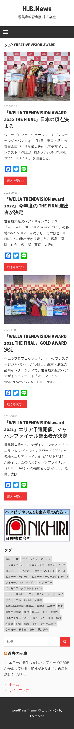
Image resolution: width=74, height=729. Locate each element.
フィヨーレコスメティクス (21, 582)
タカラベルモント (45, 570)
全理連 (40, 606)
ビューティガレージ (17, 576)
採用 (26, 611)
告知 (60, 606)
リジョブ (57, 594)
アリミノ (45, 559)
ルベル (28, 600)
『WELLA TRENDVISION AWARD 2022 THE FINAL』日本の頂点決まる (36, 119)
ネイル (62, 570)
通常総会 (42, 629)
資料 (32, 629)
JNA (8, 559)
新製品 (54, 611)
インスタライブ (35, 564)
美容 (34, 623)
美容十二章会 (48, 623)
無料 (58, 617)
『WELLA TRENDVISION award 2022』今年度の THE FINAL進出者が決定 (36, 205)
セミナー (26, 570)
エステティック (56, 564)
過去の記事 (17, 653)
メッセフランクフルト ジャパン (24, 588)
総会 (26, 623)
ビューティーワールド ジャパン (50, 576)
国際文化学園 (13, 611)
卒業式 (51, 606)
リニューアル (13, 600)
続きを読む (14, 180)
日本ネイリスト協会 (17, 617)
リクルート (43, 594)
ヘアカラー (45, 582)
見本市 (22, 629)
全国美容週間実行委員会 (20, 606)
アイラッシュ (29, 559)
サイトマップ (19, 690)
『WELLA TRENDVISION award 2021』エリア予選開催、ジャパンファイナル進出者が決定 (35, 429)
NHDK (16, 559)
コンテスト (12, 570)
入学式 (38, 600)
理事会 (9, 623)
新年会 (36, 611)
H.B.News (37, 8)
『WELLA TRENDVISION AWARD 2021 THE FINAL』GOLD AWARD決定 (35, 342)
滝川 (50, 617)
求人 (42, 617)
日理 (34, 617)
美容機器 (11, 629)
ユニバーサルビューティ (20, 594)
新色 (45, 611)
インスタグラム (14, 564)
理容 (18, 623)
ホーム (14, 684)
